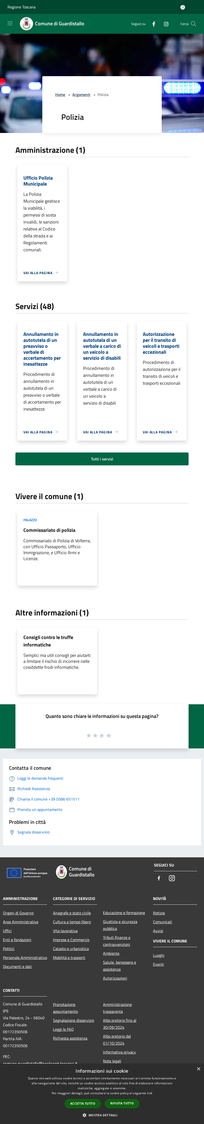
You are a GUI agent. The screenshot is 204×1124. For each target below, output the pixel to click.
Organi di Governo (18, 913)
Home (60, 94)
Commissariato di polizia (49, 530)
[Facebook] (152, 23)
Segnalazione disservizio (73, 1020)
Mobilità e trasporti (69, 958)
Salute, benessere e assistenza (119, 965)
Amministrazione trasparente (117, 1007)
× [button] (198, 1069)
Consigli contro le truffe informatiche (48, 640)
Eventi (158, 964)
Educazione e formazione (124, 913)
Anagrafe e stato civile (72, 913)
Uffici (7, 931)
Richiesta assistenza (70, 1038)
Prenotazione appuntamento (65, 1007)
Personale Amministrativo (25, 958)
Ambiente (111, 953)
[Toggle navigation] (10, 23)
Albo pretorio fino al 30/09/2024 (119, 1023)
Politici (8, 949)
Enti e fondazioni (17, 940)
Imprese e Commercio (71, 940)
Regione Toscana (21, 7)
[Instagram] (164, 23)
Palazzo (30, 519)
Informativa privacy (119, 1052)
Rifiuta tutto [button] (122, 1103)
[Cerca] (194, 24)
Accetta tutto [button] (82, 1103)
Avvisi (158, 931)
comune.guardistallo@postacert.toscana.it (40, 1063)
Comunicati (162, 922)
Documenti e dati (17, 966)
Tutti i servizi (102, 459)
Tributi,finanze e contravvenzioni (116, 940)
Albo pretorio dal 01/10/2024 (117, 1039)
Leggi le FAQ (63, 1029)
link (149, 1093)
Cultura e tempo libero (72, 922)
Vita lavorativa (65, 931)
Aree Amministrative (20, 922)
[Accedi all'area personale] (183, 7)
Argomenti (81, 94)
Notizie (159, 913)
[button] (101, 1115)
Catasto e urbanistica (71, 949)
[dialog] (102, 1094)
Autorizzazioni (115, 978)
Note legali (112, 1061)
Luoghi (158, 955)
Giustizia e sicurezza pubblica (120, 925)
